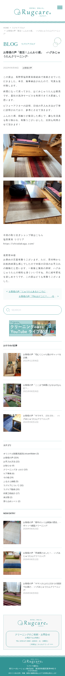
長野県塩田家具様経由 (28, 77)
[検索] (6, 310)
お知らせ (7, 465)
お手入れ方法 (9, 461)
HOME (6, 28)
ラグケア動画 (9, 489)
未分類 (6, 497)
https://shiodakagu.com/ (18, 243)
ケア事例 (7, 473)
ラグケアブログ (18, 28)
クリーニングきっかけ (13, 469)
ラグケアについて (11, 485)
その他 (6, 477)
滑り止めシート (10, 501)
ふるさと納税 (9, 481)
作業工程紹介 (9, 493)
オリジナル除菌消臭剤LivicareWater (19, 454)
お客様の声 (27, 68)
